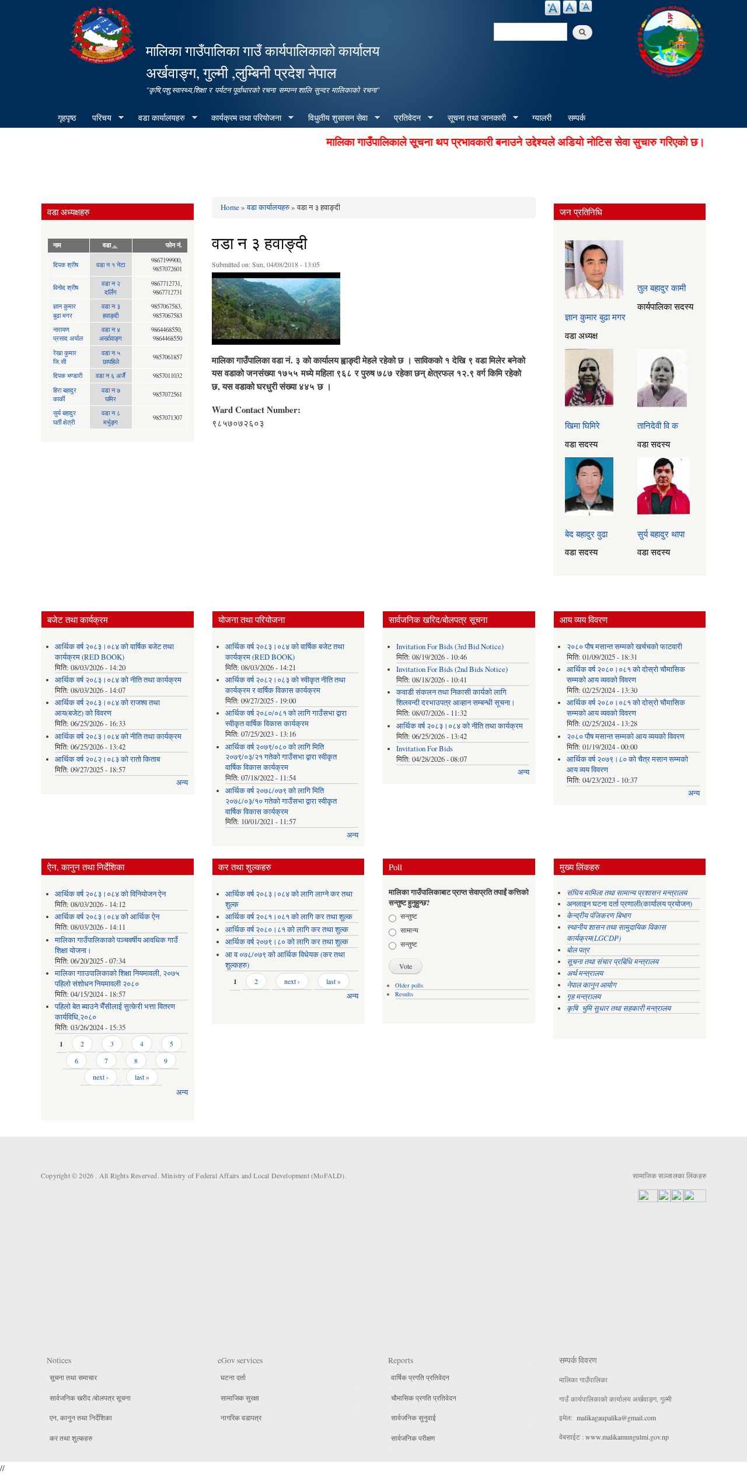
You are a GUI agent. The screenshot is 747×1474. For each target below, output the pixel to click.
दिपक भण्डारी (67, 375)
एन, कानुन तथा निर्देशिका (81, 1417)
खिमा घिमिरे (582, 425)
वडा (107, 245)
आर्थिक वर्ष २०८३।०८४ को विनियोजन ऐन (110, 894)
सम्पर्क (576, 117)
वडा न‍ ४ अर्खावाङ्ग (110, 333)
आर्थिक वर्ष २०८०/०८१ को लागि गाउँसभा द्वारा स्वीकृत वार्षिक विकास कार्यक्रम (286, 718)
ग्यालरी (541, 117)
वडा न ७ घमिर (111, 394)
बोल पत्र (579, 949)
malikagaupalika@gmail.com (616, 1417)
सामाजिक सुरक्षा (240, 1397)
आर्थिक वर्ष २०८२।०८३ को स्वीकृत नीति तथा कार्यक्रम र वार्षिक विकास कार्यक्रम (285, 685)
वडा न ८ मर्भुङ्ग (111, 417)
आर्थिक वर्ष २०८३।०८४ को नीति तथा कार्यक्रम (118, 680)
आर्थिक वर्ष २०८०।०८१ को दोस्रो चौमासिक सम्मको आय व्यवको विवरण (626, 674)
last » (142, 1076)
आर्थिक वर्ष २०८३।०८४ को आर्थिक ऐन (107, 917)
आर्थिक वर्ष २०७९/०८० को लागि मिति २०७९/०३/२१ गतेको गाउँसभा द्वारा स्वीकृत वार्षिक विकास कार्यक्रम (281, 757)
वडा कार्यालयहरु (157, 118)
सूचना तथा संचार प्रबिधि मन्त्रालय (612, 961)
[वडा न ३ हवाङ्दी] (276, 311)
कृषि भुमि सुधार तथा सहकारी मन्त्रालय (620, 1008)
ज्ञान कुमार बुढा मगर (64, 310)
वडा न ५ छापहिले (111, 357)
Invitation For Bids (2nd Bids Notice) (452, 669)
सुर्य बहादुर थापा (661, 534)
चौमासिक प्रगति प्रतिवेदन (423, 1397)
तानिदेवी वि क (657, 425)
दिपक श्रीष (65, 264)
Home (230, 207)
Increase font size (552, 8)
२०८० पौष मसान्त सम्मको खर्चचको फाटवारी (624, 647)
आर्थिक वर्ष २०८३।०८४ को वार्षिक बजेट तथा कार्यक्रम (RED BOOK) (114, 652)
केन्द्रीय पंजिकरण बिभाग (600, 915)
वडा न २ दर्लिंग (111, 287)
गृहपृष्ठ (67, 117)
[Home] (104, 33)
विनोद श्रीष (65, 287)
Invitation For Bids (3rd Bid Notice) (450, 647)
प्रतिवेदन (403, 118)
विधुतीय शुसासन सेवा (334, 118)
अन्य (182, 782)
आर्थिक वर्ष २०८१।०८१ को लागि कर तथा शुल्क (288, 917)
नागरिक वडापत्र (241, 1417)
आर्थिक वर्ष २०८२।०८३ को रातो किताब (107, 759)
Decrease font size (585, 6)
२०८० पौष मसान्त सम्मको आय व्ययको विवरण (626, 736)
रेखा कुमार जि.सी (64, 357)
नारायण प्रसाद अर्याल (68, 333)
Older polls (409, 985)
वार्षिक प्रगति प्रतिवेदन (420, 1377)
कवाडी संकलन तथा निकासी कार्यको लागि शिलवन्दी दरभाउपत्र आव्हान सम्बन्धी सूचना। (455, 697)
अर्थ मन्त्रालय (585, 973)
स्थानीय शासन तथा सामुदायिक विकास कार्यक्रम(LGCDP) (616, 932)
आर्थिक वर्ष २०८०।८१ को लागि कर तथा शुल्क (286, 929)
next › (101, 1076)
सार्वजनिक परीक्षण (413, 1438)
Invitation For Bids (424, 749)
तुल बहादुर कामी (661, 287)
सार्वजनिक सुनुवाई (413, 1417)
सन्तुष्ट (408, 915)
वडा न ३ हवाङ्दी (111, 310)
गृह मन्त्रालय (584, 996)
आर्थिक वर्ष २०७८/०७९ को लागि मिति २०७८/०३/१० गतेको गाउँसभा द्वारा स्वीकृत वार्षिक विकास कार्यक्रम (281, 801)
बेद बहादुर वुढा (586, 534)
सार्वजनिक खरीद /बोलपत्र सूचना (90, 1397)
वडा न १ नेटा (110, 264)
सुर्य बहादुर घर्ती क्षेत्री (64, 417)
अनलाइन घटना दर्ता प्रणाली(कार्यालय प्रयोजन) (629, 904)
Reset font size (570, 7)
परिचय (97, 118)
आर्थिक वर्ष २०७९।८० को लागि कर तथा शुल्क (286, 942)
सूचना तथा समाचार (73, 1377)
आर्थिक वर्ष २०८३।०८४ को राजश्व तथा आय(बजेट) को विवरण (107, 708)
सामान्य (409, 929)
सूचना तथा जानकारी (472, 118)
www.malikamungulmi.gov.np (627, 1436)
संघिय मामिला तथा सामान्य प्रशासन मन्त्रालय (628, 892)
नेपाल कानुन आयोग (591, 984)
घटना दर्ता (233, 1377)
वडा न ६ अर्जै (110, 375)
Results (404, 994)
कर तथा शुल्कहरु (71, 1438)
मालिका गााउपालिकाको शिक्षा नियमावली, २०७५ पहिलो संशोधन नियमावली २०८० (117, 978)
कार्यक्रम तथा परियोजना (242, 118)
